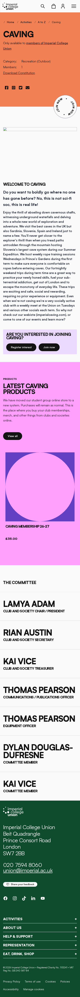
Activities (26, 22)
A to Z (42, 22)
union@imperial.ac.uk (27, 870)
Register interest (23, 347)
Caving (56, 22)
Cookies (50, 981)
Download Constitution (19, 73)
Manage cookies (33, 989)
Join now (50, 347)
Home (10, 22)
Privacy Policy (11, 981)
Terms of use (33, 981)
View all (15, 436)
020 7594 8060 (22, 864)
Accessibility (11, 989)
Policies (65, 981)
